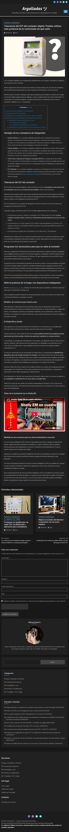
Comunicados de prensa (13, 682)
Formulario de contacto (8, 802)
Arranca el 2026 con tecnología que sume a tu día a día (23, 711)
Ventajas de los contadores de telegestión (19, 111)
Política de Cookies (7, 789)
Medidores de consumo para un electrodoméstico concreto (26, 127)
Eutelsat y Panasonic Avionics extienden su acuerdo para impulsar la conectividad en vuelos (35, 738)
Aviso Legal (5, 786)
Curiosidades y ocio (12, 685)
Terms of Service (45, 823)
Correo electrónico (7, 586)
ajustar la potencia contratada (30, 174)
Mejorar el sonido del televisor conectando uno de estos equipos (51, 522)
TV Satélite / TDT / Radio (12, 519)
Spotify (63, 2)
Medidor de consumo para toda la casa (20, 120)
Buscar (53, 662)
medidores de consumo (16, 288)
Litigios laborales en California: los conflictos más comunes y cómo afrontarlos (31, 707)
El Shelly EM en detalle (18, 122)
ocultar (29, 107)
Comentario (5, 558)
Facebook (58, 2)
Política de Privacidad (8, 792)
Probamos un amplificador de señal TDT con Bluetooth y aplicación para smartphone (16, 524)
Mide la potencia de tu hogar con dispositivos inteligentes (23, 118)
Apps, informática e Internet (15, 679)
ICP (21, 102)
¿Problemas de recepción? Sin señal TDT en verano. (22, 726)
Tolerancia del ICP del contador (15, 113)
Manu (16, 33)
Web (2, 594)
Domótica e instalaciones (12, 22)
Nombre (4, 579)
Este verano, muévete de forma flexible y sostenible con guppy (26, 723)
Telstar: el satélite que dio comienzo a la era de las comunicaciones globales (30, 743)
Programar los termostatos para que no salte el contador (23, 116)
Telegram (66, 2)
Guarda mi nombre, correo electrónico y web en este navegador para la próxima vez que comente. (34, 601)
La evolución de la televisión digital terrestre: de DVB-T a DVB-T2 (27, 729)
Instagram (60, 2)
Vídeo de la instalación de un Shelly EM (23, 125)
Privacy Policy (34, 823)
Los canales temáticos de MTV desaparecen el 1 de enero (24, 714)
